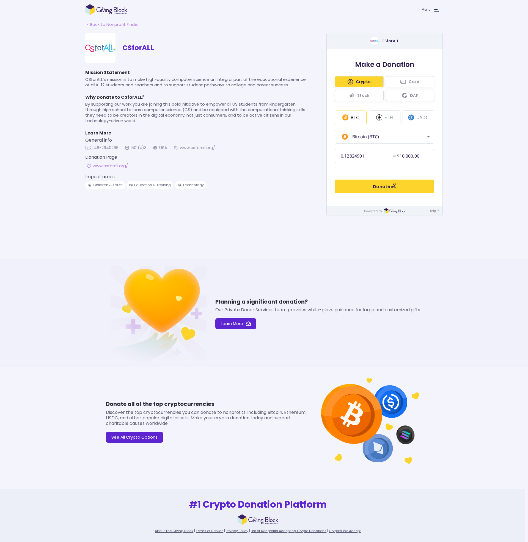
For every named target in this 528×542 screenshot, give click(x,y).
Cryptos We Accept (345, 531)
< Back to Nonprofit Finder (113, 24)
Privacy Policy (237, 531)
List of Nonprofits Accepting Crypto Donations (288, 531)
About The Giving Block (174, 531)
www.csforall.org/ (197, 147)
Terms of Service (209, 531)
